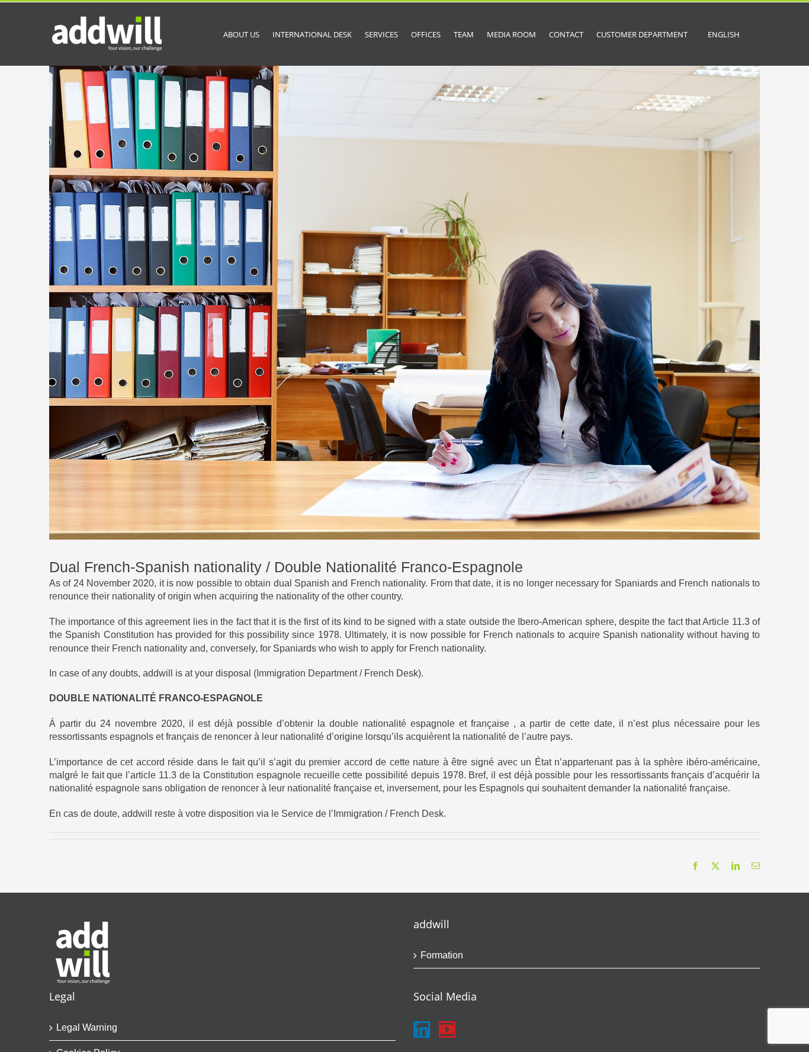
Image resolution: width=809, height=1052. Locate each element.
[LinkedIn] (421, 1029)
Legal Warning (86, 1027)
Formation (441, 955)
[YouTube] (447, 1029)
